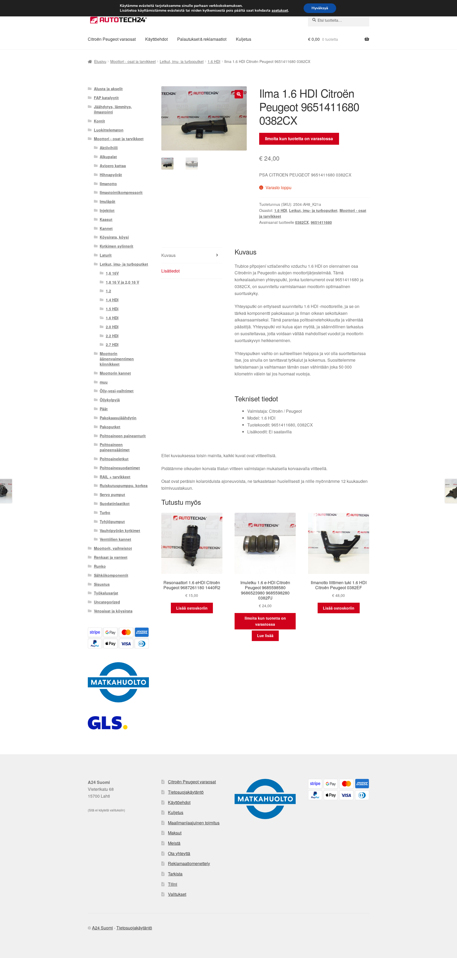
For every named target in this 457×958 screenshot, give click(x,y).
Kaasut (106, 219)
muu (104, 382)
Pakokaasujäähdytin (118, 417)
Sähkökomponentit (111, 575)
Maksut (174, 833)
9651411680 (321, 222)
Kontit (99, 121)
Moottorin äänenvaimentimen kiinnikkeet (117, 359)
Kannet (106, 228)
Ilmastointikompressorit (121, 192)
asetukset (280, 10)
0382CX (302, 222)
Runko (100, 566)
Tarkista (175, 874)
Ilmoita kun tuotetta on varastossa (299, 138)
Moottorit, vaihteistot (113, 548)
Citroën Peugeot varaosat (112, 39)
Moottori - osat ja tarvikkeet (133, 61)
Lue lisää (265, 635)
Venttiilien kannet (115, 539)
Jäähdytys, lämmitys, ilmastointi (113, 109)
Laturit (106, 255)
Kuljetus (243, 39)
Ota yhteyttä (179, 853)
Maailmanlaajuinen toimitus (194, 823)
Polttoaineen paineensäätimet (115, 447)
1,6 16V (112, 273)
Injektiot (107, 210)
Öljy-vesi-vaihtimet (117, 390)
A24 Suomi (102, 928)
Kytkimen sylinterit (116, 246)
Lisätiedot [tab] (170, 271)
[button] (239, 94)
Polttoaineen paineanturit (123, 435)
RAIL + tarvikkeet (115, 476)
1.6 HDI (214, 61)
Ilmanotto (108, 183)
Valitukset (177, 894)
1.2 (108, 290)
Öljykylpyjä (110, 399)
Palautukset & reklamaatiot (201, 39)
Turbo (105, 512)
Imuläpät (107, 201)
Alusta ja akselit (108, 88)
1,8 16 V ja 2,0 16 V (122, 282)
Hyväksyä (320, 8)
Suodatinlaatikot (115, 503)
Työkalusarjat (106, 593)
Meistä (174, 843)
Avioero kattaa (113, 165)
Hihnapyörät (111, 174)
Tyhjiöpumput (112, 521)
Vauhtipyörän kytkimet (120, 530)
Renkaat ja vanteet (110, 557)
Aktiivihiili (109, 147)
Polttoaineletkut (114, 458)
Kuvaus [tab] (168, 255)
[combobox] (338, 20)
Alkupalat (108, 156)
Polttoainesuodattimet (120, 467)
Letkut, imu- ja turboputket (182, 61)
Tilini (172, 884)
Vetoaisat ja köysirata (113, 611)
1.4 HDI (112, 299)
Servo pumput (112, 494)
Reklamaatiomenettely (189, 863)
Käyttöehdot (156, 39)
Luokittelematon (109, 130)
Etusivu (100, 61)
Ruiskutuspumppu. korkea (124, 485)
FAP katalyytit (106, 97)
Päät (104, 408)
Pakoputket (110, 426)
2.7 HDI (112, 344)
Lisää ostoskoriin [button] (192, 608)
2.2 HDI (112, 335)
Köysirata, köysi (114, 237)
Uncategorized (107, 602)
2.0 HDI (112, 326)
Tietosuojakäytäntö (186, 792)
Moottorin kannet (115, 373)
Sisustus (102, 584)
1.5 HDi (112, 308)
